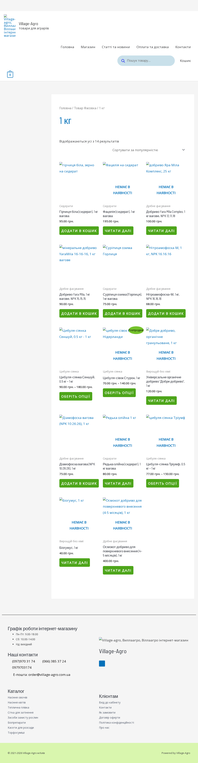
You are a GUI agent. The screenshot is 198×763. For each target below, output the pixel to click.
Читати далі (118, 230)
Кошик (185, 60)
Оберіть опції (75, 396)
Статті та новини (116, 47)
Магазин (88, 47)
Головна (67, 47)
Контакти (183, 47)
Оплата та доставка (153, 47)
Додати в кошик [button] (79, 230)
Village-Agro (28, 23)
